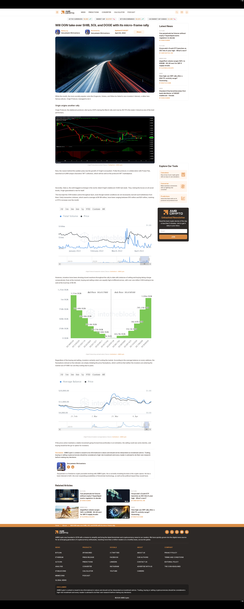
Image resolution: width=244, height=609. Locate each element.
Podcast (131, 12)
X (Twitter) (114, 553)
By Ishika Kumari (85, 500)
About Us (141, 553)
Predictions (94, 12)
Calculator (119, 12)
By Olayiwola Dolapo (87, 517)
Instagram (114, 566)
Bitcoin (58, 553)
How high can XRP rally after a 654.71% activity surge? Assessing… (143, 512)
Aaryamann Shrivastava (70, 33)
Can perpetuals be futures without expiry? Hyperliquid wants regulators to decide (90, 496)
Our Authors (142, 557)
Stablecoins (60, 571)
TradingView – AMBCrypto (115, 165)
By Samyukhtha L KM (138, 500)
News (83, 12)
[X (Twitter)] (68, 467)
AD (241, 0)
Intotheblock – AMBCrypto (117, 271)
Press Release (88, 557)
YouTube (113, 571)
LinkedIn (113, 562)
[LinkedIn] (72, 467)
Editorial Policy (171, 562)
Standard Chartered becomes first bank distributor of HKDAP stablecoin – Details (172, 93)
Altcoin (82, 491)
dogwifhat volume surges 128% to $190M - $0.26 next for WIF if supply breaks (91, 512)
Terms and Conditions (174, 557)
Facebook (114, 557)
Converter (106, 12)
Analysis (59, 566)
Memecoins (83, 507)
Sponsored (87, 553)
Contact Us (142, 562)
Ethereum (59, 557)
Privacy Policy (171, 553)
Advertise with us (144, 566)
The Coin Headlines (173, 566)
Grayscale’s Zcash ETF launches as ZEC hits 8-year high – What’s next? (173, 49)
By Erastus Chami (137, 517)
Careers (140, 571)
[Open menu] (57, 12)
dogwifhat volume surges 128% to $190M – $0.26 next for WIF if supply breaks (172, 63)
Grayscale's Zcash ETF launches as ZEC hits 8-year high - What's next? (142, 496)
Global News (60, 580)
